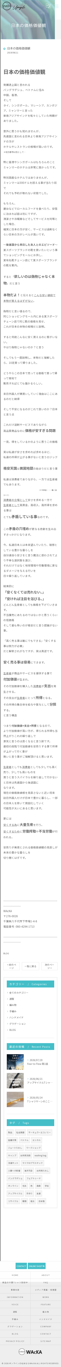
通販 (11, 998)
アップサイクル (15, 1193)
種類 (24, 1201)
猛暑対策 (12, 1140)
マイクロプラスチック (32, 1163)
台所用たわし (43, 1170)
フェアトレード (34, 1178)
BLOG (6, 953)
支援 (39, 1193)
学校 (47, 1185)
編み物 (12, 1005)
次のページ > (49, 966)
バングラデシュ (15, 1178)
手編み (12, 1011)
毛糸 (24, 1185)
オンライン (13, 1185)
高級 (39, 1185)
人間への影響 (14, 1170)
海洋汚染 (28, 1170)
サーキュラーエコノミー (39, 1132)
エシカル (37, 1140)
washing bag (40, 1155)
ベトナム (24, 1140)
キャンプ (12, 1155)
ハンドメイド (16, 1017)
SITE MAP (45, 1341)
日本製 (42, 1201)
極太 (32, 1201)
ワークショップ (33, 1147)
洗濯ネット (13, 1163)
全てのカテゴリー (18, 992)
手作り (29, 1193)
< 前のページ (11, 966)
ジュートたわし (15, 1147)
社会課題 (20, 1132)
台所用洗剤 (25, 1155)
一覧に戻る (30, 966)
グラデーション (17, 1023)
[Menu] (56, 6)
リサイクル (13, 1201)
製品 (10, 1132)
